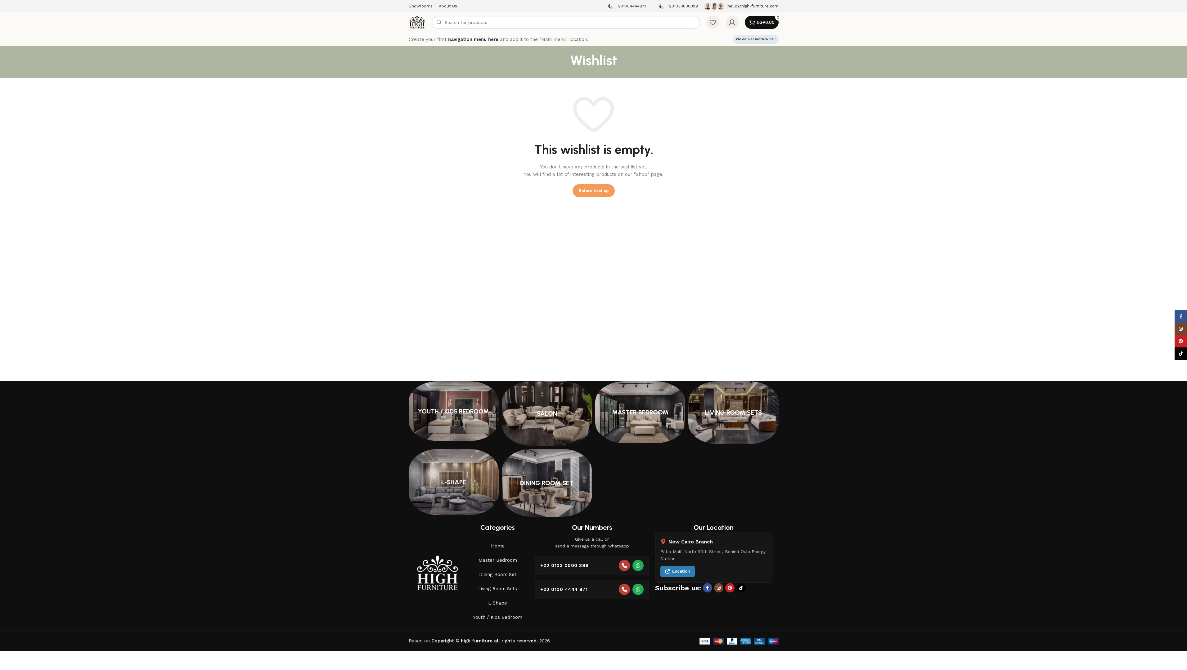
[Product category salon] (547, 413)
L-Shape (497, 603)
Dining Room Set (497, 574)
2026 (490, 641)
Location (681, 571)
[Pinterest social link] (730, 587)
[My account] (732, 22)
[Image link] (437, 573)
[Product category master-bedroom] (640, 412)
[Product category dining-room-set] (547, 483)
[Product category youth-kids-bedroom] (454, 411)
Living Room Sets (497, 589)
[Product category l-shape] (454, 482)
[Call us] (624, 565)
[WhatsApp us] (638, 565)
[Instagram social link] (718, 587)
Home (498, 546)
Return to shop (594, 190)
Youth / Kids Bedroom (497, 617)
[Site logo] (417, 22)
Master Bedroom (498, 560)
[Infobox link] (627, 6)
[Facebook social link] (707, 587)
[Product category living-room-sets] (733, 412)
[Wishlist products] (712, 22)
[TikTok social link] (741, 587)
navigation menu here (473, 39)
